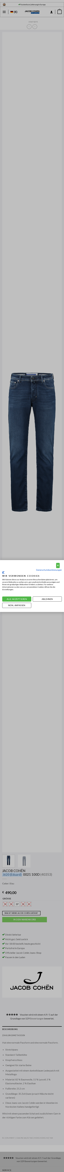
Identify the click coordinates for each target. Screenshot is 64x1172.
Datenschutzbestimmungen (49, 569)
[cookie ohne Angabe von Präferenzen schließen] (58, 565)
